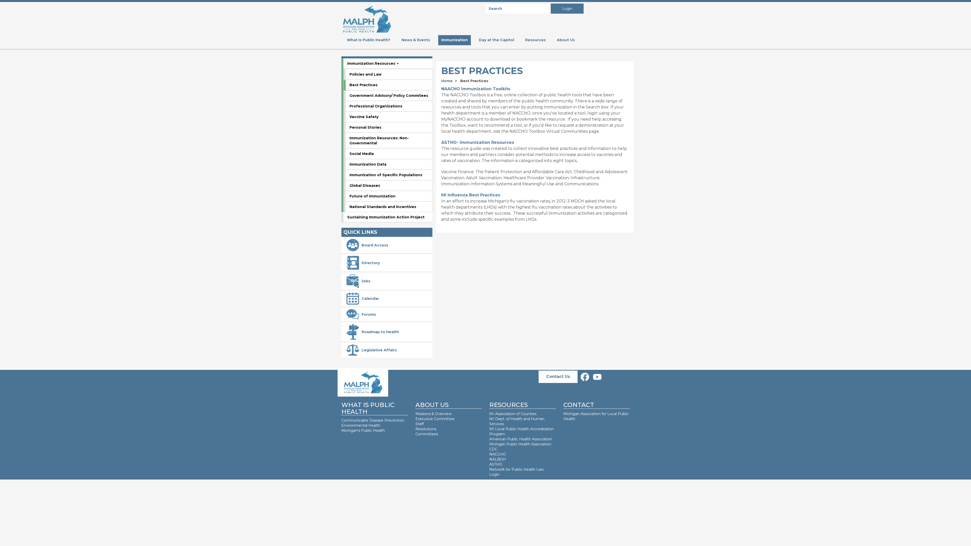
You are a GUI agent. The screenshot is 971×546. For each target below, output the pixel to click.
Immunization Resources (371, 63)
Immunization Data (367, 164)
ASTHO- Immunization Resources (477, 142)
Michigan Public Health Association (520, 444)
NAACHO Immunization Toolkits (475, 88)
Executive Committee (435, 419)
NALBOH (497, 459)
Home (447, 81)
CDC (493, 449)
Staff (419, 424)
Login (567, 8)
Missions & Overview (433, 414)
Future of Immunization (372, 196)
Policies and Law (365, 74)
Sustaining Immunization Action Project (386, 217)
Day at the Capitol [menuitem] (496, 40)
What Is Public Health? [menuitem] (368, 40)
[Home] (366, 19)
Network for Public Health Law (516, 469)
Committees (426, 434)
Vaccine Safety (364, 117)
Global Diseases (364, 185)
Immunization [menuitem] (454, 40)
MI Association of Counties (512, 414)
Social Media (361, 153)
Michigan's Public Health (363, 430)
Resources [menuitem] (535, 40)
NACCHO (497, 454)
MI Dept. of (500, 419)
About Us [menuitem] (566, 40)
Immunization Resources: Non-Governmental (379, 140)
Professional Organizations (375, 106)
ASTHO (495, 464)
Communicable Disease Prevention (372, 420)
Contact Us (558, 376)
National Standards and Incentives (382, 206)
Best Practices (363, 85)
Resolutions (425, 429)
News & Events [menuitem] (416, 40)
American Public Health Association (520, 439)
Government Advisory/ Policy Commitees (388, 95)
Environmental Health (360, 425)
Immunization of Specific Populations (385, 175)
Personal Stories (365, 127)
